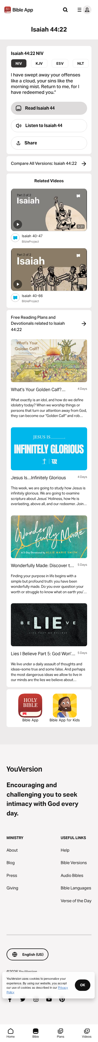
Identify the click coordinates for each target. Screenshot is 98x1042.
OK (82, 985)
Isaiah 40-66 (37, 295)
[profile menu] (83, 9)
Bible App (30, 720)
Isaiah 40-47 (36, 235)
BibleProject (30, 241)
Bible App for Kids (65, 720)
